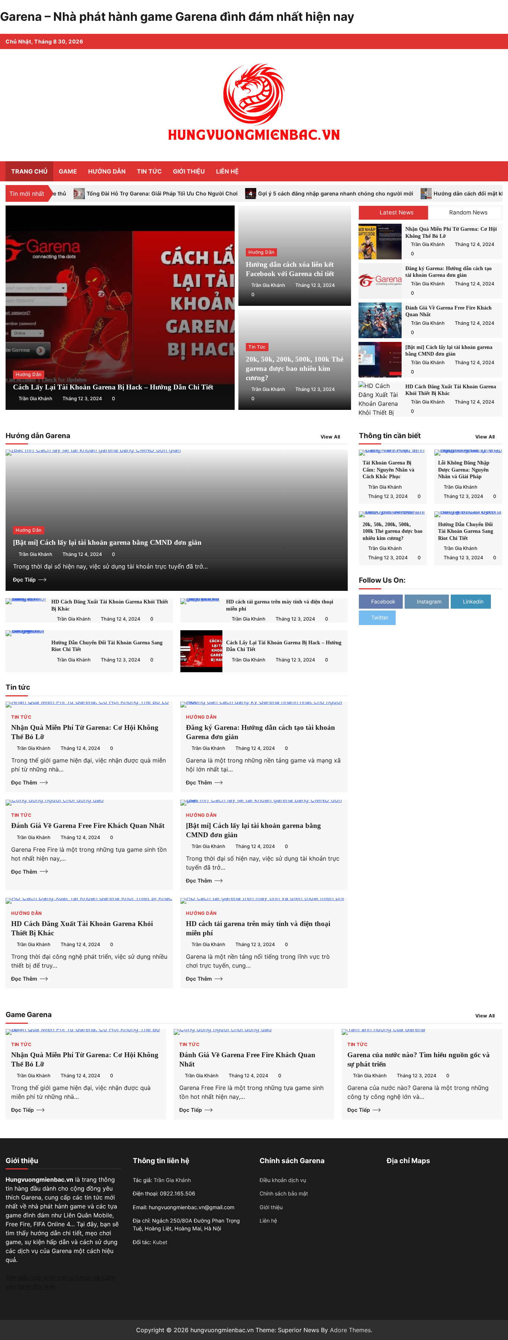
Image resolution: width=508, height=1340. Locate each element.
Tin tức (149, 171)
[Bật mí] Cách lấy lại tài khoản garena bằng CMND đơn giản (107, 542)
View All (330, 437)
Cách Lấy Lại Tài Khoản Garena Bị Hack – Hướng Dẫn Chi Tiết (113, 387)
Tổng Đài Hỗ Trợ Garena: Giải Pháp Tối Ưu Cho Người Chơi (100, 193)
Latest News (397, 212)
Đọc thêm (24, 782)
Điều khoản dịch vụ (283, 1180)
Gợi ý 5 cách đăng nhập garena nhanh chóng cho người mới (274, 193)
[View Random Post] (480, 171)
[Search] (493, 171)
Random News (468, 212)
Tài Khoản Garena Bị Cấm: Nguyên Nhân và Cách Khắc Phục (388, 469)
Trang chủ (29, 171)
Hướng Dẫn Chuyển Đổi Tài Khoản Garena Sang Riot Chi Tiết (465, 531)
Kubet (160, 1242)
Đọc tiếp (24, 579)
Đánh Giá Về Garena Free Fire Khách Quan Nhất (87, 825)
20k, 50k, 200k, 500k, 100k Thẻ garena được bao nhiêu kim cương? (294, 368)
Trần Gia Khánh (35, 398)
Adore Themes (350, 1330)
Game (68, 171)
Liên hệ (227, 171)
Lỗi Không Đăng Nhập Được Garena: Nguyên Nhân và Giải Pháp (463, 469)
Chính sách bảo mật (284, 1193)
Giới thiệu (189, 171)
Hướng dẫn (107, 171)
